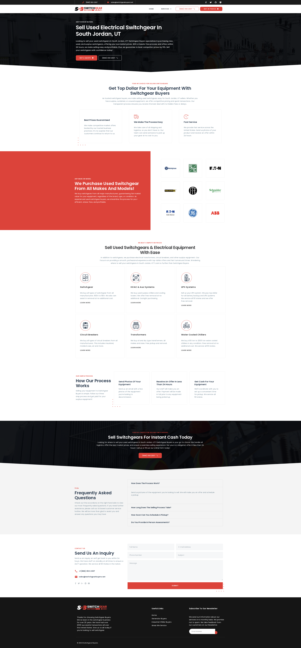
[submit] (216, 632)
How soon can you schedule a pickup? (149, 515)
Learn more (85, 302)
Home (151, 9)
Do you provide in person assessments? (150, 522)
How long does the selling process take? (151, 507)
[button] (175, 483)
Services (165, 9)
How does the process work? (145, 483)
